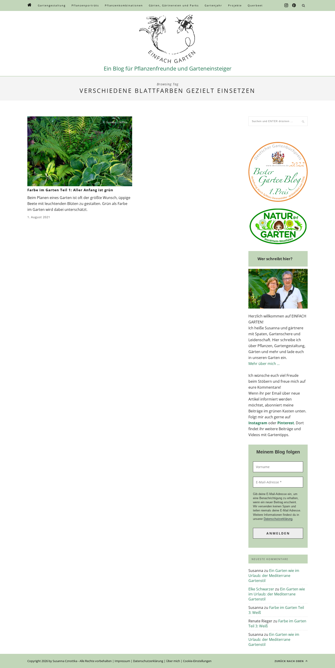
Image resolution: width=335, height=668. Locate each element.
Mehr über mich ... (264, 363)
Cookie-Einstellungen (197, 661)
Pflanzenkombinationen (124, 5)
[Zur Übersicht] (29, 5)
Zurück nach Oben (290, 661)
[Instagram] (286, 5)
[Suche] (303, 5)
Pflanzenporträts (85, 5)
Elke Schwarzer (261, 589)
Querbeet (255, 5)
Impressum (122, 661)
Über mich (173, 661)
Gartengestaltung (52, 5)
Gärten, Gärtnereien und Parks (174, 5)
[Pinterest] (294, 5)
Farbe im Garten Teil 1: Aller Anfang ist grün (70, 190)
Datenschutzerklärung (278, 519)
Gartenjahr (213, 5)
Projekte (235, 5)
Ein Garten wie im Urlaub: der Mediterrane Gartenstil (273, 575)
